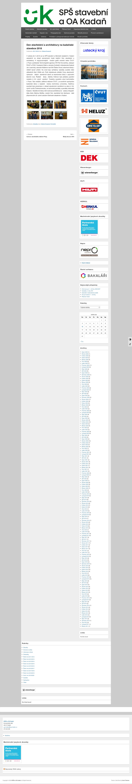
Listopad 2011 (85, 624)
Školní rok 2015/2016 (28, 666)
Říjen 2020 (84, 477)
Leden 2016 (85, 575)
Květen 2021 (85, 463)
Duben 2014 (85, 611)
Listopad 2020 (85, 475)
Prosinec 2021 (85, 452)
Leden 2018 (85, 531)
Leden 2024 (85, 409)
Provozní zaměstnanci (97, 33)
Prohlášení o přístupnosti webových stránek (61, 37)
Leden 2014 (85, 615)
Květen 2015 (85, 588)
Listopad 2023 (85, 412)
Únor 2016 (84, 573)
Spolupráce (26, 680)
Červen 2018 (85, 522)
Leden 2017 (85, 552)
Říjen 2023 (84, 414)
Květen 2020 (85, 484)
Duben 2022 (85, 444)
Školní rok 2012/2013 (28, 659)
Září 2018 (84, 518)
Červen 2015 (85, 586)
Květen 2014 (85, 609)
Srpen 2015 (85, 584)
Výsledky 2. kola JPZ (87, 291)
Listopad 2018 (85, 514)
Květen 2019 (85, 505)
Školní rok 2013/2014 (28, 661)
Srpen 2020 (85, 480)
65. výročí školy (54, 29)
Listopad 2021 (85, 454)
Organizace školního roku (81, 29)
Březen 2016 (85, 571)
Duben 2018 (85, 526)
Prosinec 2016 (85, 554)
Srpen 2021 (85, 460)
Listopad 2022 (85, 433)
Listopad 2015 (85, 579)
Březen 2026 (85, 359)
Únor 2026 (84, 361)
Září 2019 (84, 499)
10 (82, 326)
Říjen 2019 (84, 497)
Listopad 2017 (85, 535)
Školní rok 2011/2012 (28, 657)
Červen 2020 (85, 482)
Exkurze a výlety (27, 650)
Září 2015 (84, 583)
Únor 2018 (84, 530)
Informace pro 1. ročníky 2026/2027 (91, 289)
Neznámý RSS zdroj (13, 769)
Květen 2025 (85, 378)
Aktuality (35, 124)
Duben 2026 (85, 357)
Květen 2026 (85, 356)
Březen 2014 (85, 613)
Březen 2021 (85, 467)
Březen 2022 (85, 446)
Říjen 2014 (84, 601)
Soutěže (35, 37)
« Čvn (81, 341)
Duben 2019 (85, 507)
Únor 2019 (84, 509)
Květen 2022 (85, 443)
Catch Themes (125, 780)
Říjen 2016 (84, 558)
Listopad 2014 (85, 600)
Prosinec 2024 (85, 388)
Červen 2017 (85, 543)
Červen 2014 (85, 607)
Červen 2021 (85, 462)
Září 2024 (84, 393)
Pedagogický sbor (56, 33)
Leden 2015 (85, 596)
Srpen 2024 (85, 395)
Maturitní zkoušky (42, 29)
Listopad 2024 (85, 390)
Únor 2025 (84, 384)
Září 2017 (84, 539)
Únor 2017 (84, 550)
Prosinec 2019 (85, 494)
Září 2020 (84, 478)
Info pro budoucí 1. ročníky (89, 294)
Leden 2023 (85, 429)
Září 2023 (84, 416)
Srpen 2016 (85, 562)
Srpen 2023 (85, 418)
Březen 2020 (85, 488)
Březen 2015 (85, 592)
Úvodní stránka (29, 29)
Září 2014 (84, 603)
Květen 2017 (85, 545)
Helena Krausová (46, 51)
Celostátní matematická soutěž (90, 293)
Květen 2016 (85, 567)
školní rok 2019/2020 (28, 675)
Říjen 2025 (84, 369)
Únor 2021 (84, 469)
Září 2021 (84, 458)
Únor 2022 (84, 448)
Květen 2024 (85, 401)
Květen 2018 (85, 524)
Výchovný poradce (69, 33)
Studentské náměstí (31, 33)
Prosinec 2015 (85, 577)
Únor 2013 (84, 622)
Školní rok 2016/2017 (28, 668)
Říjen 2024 (84, 391)
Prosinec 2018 (85, 513)
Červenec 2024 (86, 397)
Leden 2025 (85, 386)
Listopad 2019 (85, 496)
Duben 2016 (85, 569)
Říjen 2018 (84, 516)
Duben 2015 (85, 590)
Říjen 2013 (84, 618)
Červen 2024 (85, 399)
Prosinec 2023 (85, 410)
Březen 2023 (85, 426)
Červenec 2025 (86, 375)
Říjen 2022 (84, 435)
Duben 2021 (85, 465)
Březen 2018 (85, 528)
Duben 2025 (85, 380)
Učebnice (43, 37)
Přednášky (26, 654)
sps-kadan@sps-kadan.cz (10, 727)
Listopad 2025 (85, 367)
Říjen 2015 (84, 581)
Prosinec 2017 (85, 533)
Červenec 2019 (86, 501)
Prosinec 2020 (85, 473)
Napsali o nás (44, 33)
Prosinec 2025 (85, 365)
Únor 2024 (84, 407)
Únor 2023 (84, 427)
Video (24, 682)
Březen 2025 (85, 382)
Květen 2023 (85, 422)
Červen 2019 (85, 503)
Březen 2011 (85, 626)
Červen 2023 (85, 420)
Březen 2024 (85, 405)
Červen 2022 (85, 441)
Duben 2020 (85, 486)
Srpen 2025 (85, 373)
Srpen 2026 (85, 352)
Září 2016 (84, 560)
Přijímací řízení (66, 29)
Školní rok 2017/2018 (28, 671)
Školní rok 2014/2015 (28, 664)
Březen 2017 (85, 548)
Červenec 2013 (86, 620)
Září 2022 (84, 437)
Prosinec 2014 (85, 598)
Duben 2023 (85, 424)
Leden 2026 (85, 363)
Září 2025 (84, 371)
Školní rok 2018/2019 (28, 673)
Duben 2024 (85, 403)
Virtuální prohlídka (82, 37)
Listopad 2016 (85, 556)
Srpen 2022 (85, 439)
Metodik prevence (83, 33)
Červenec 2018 (86, 520)
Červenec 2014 (86, 605)
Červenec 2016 (86, 564)
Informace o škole (28, 652)
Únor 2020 (84, 490)
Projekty (27, 37)
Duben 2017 (85, 547)
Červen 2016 (85, 565)
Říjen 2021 (84, 456)
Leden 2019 (85, 511)
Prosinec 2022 (85, 431)
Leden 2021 (85, 471)
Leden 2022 (85, 450)
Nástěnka (7, 735)
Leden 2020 (85, 492)
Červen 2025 (85, 376)
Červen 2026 (85, 354)
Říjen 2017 (84, 537)
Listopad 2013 (85, 617)
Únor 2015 (84, 594)
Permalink (53, 124)
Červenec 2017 (86, 541)
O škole (94, 29)
